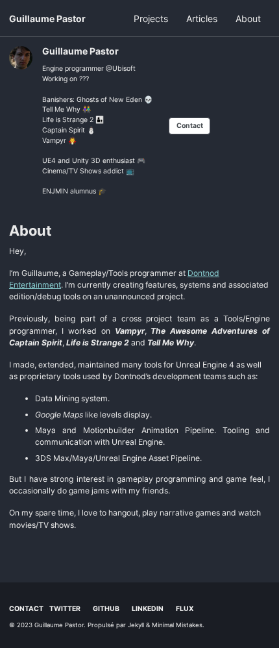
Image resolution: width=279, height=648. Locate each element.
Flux (185, 608)
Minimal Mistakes (177, 625)
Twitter (64, 608)
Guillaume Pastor (47, 18)
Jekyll (136, 625)
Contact (189, 125)
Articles (201, 18)
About (248, 18)
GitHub (106, 608)
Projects (151, 18)
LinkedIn (148, 608)
